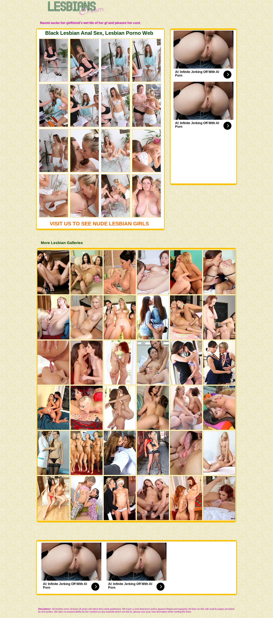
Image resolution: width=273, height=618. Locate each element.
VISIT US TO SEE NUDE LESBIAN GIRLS (99, 224)
